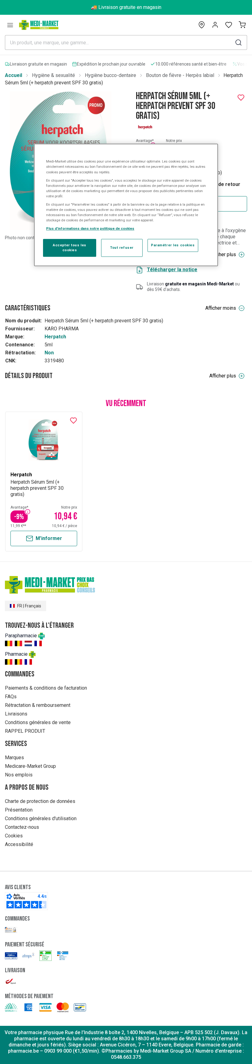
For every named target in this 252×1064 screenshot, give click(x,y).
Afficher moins (220, 308)
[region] (126, 205)
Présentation (19, 810)
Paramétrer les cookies (173, 245)
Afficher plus (222, 254)
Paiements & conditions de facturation (46, 688)
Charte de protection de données (40, 801)
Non (49, 353)
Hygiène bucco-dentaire (110, 75)
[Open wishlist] (229, 25)
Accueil (13, 75)
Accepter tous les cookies (69, 247)
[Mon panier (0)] (242, 25)
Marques (14, 757)
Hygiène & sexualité (53, 75)
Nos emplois (19, 775)
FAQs (11, 696)
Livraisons (16, 714)
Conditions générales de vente (38, 722)
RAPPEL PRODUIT (25, 731)
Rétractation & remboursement (37, 705)
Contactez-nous (22, 827)
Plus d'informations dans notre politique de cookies (90, 228)
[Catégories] (10, 25)
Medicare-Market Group (30, 766)
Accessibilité (19, 844)
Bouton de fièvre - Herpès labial (180, 75)
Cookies (14, 836)
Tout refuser (122, 247)
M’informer (49, 538)
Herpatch (55, 337)
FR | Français (29, 605)
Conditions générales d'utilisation (41, 818)
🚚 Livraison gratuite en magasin (126, 7)
